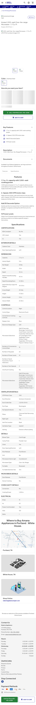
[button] (14, 70)
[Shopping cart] (33, 3)
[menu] (2, 2)
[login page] (29, 3)
